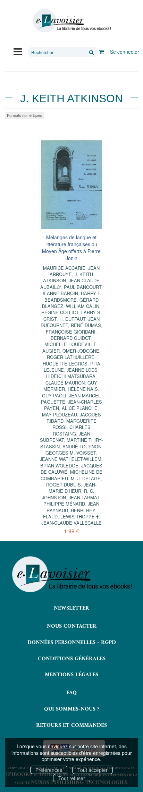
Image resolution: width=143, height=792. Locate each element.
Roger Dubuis (63, 484)
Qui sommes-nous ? (71, 709)
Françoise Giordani (70, 331)
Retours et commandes (71, 725)
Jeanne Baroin (60, 293)
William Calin (82, 306)
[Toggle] (17, 51)
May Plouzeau (59, 414)
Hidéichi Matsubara (70, 376)
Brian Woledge (59, 465)
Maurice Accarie (64, 268)
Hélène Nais (83, 389)
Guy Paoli (54, 395)
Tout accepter (92, 769)
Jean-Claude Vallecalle (71, 522)
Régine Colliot (59, 312)
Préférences (48, 769)
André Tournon (81, 446)
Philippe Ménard (64, 503)
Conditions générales (72, 659)
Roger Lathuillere (70, 357)
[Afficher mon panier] (101, 51)
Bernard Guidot (71, 338)
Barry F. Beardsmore (72, 296)
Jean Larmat (84, 497)
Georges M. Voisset (70, 452)
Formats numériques (24, 115)
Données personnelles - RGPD (71, 642)
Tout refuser (71, 778)
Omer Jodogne (80, 350)
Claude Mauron (65, 382)
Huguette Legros (65, 363)
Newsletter (71, 608)
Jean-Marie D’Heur (73, 487)
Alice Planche (80, 408)
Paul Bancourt (82, 287)
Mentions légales (71, 675)
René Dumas (86, 325)
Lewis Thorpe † (79, 516)
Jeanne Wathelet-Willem (70, 459)
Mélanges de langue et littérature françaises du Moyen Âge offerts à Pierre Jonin (71, 247)
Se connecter (124, 51)
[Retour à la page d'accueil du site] (71, 21)
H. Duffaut (72, 319)
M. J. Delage (86, 478)
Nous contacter (71, 626)
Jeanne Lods (82, 370)
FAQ (71, 693)
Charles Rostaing (72, 430)
